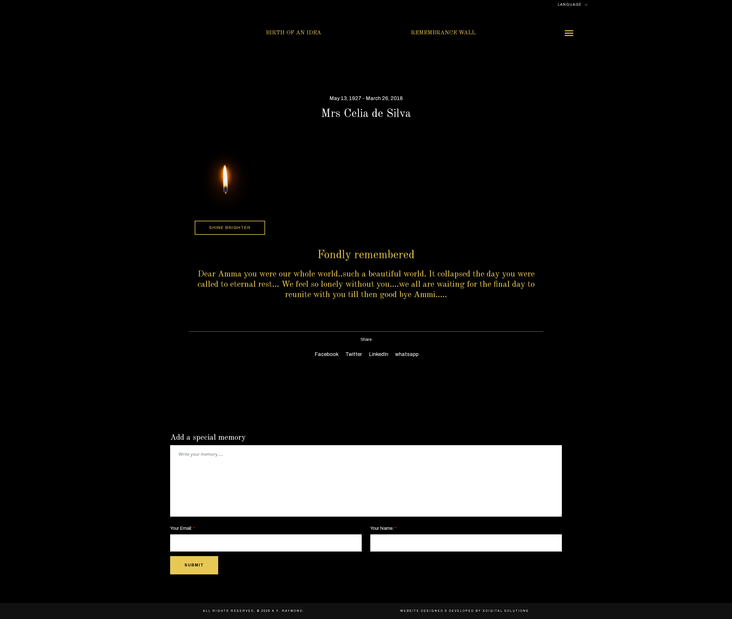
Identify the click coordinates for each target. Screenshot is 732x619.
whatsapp (406, 354)
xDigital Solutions (506, 610)
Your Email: (182, 528)
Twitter (353, 354)
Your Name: (383, 528)
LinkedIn (378, 354)
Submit (194, 565)
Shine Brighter (230, 227)
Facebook (326, 354)
